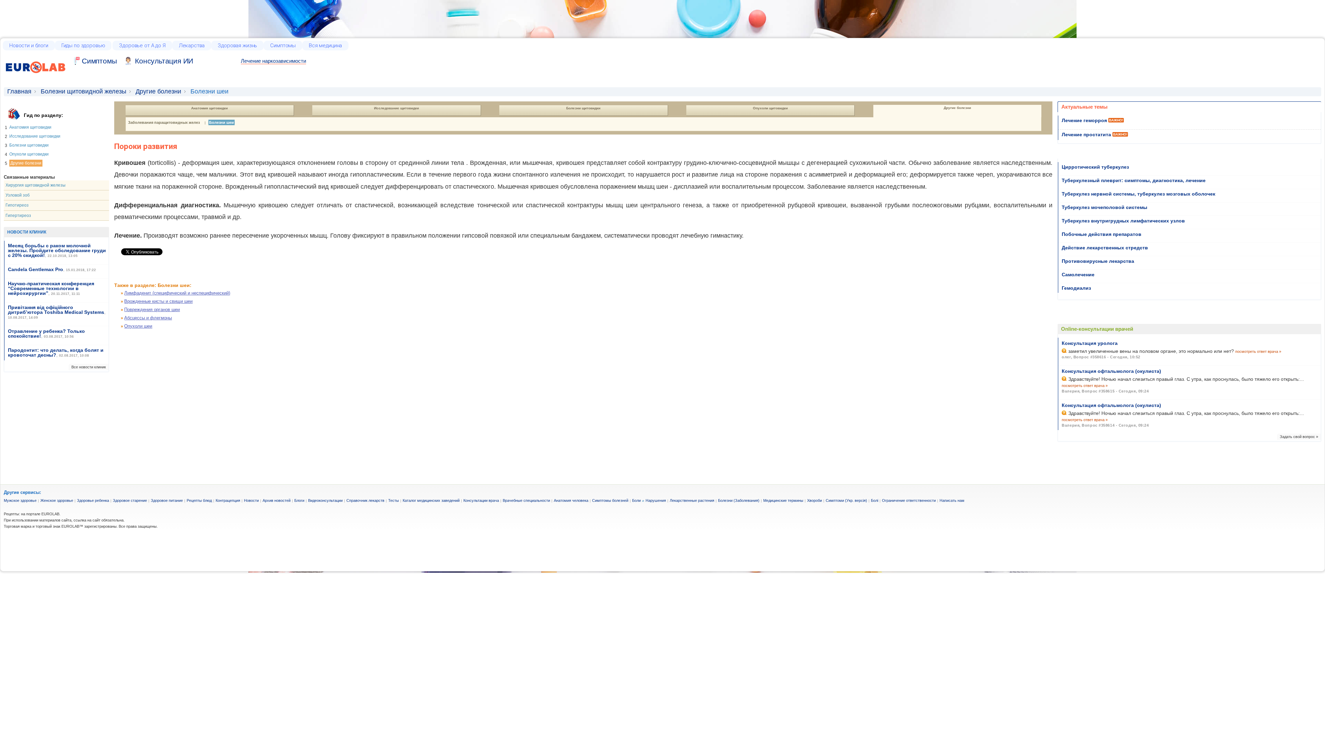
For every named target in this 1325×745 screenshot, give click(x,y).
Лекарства (192, 45)
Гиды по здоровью (83, 45)
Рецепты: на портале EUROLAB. (32, 514)
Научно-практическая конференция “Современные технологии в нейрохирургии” (51, 288)
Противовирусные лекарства (1098, 261)
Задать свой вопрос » (1299, 437)
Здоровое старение (130, 500)
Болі (874, 500)
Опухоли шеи (138, 326)
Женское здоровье (56, 500)
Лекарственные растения (692, 500)
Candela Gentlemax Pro (35, 269)
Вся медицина (325, 45)
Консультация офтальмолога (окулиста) (1111, 371)
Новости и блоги (28, 45)
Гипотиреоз (17, 205)
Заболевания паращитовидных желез (164, 122)
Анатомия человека (571, 500)
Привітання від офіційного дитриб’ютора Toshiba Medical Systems (56, 310)
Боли (636, 500)
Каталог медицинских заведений (431, 500)
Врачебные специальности (526, 500)
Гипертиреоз (18, 215)
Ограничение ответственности (909, 500)
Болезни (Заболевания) (738, 500)
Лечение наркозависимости (273, 61)
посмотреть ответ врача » (1258, 351)
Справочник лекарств (365, 500)
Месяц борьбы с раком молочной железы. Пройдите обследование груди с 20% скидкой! (57, 250)
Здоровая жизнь (237, 45)
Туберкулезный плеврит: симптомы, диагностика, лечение (1134, 180)
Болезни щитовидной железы (83, 91)
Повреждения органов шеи (152, 309)
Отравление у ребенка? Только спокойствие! (46, 333)
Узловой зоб (18, 195)
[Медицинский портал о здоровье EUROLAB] (36, 77)
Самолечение (1078, 274)
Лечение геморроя (1084, 120)
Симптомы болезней (610, 500)
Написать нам (952, 500)
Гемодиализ (1076, 288)
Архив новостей (277, 500)
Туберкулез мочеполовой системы (1104, 207)
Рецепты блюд (199, 500)
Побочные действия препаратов (1101, 234)
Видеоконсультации (325, 500)
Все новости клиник (88, 367)
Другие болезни (158, 91)
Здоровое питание (167, 500)
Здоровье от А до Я (142, 45)
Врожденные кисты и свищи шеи (158, 301)
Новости (251, 500)
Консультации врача (481, 500)
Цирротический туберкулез (1095, 167)
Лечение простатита (1086, 134)
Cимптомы (99, 61)
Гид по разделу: (43, 115)
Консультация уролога (1090, 343)
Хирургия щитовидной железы (36, 185)
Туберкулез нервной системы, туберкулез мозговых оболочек (1138, 194)
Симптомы (283, 45)
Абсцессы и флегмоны (148, 317)
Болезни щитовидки (29, 145)
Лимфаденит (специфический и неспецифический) (177, 293)
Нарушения (656, 500)
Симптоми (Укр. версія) (846, 500)
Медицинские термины (783, 500)
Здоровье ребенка (93, 500)
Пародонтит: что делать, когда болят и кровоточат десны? (56, 352)
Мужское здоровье (20, 500)
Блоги (299, 500)
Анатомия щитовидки (30, 127)
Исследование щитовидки (34, 136)
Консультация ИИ (164, 61)
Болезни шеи (221, 122)
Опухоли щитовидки (29, 154)
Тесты (393, 500)
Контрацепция (228, 500)
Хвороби (814, 500)
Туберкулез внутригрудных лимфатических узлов (1123, 220)
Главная (19, 91)
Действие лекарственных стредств (1105, 247)
